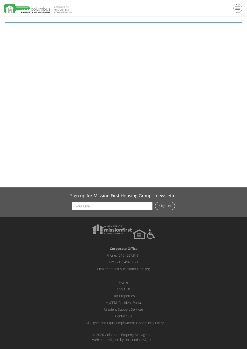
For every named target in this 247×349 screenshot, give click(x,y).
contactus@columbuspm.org (128, 269)
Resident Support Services (124, 309)
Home (123, 282)
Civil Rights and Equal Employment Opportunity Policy (124, 323)
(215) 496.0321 (127, 262)
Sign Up (165, 206)
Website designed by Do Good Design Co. (123, 339)
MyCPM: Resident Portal (124, 302)
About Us (123, 289)
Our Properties (123, 296)
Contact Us (123, 316)
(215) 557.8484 (129, 255)
